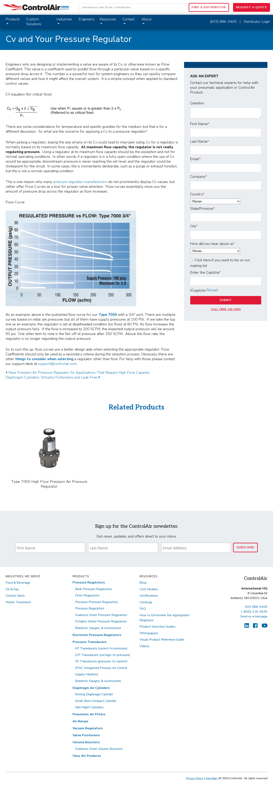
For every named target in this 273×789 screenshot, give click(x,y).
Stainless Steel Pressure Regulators (101, 615)
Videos (144, 646)
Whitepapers (148, 633)
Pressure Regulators (89, 582)
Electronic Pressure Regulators (97, 635)
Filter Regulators (87, 595)
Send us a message (253, 616)
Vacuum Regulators (88, 728)
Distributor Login (257, 21)
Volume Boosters (86, 742)
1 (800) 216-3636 (254, 611)
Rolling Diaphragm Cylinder (94, 694)
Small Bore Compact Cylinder (95, 701)
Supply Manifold (86, 674)
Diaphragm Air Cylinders (91, 688)
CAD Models (148, 589)
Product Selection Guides (157, 626)
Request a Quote (251, 7)
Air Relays (80, 721)
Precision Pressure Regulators (96, 602)
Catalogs (145, 602)
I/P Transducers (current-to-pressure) (101, 648)
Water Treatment (18, 602)
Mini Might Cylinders (89, 707)
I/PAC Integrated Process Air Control (101, 668)
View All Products (87, 756)
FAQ (142, 608)
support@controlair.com (57, 363)
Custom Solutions (33, 21)
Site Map (211, 778)
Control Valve (15, 595)
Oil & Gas (12, 589)
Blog (142, 582)
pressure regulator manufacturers (80, 181)
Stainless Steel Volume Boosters (99, 749)
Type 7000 (108, 314)
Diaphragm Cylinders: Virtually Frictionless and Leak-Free (52, 377)
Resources (108, 19)
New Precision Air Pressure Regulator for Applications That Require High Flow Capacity (78, 372)
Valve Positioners (86, 735)
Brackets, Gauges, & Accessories (98, 628)
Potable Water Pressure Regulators (101, 621)
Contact (129, 19)
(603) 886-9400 (223, 21)
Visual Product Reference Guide (161, 639)
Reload (212, 290)
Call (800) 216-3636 (226, 309)
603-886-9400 (256, 607)
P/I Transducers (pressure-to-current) (101, 661)
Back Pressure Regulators (93, 589)
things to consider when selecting (44, 359)
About (146, 19)
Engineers (87, 19)
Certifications (148, 595)
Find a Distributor (209, 7)
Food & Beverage (18, 582)
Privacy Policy (194, 778)
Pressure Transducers (90, 642)
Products (13, 19)
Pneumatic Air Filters (89, 714)
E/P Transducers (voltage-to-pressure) (102, 655)
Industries (64, 19)
